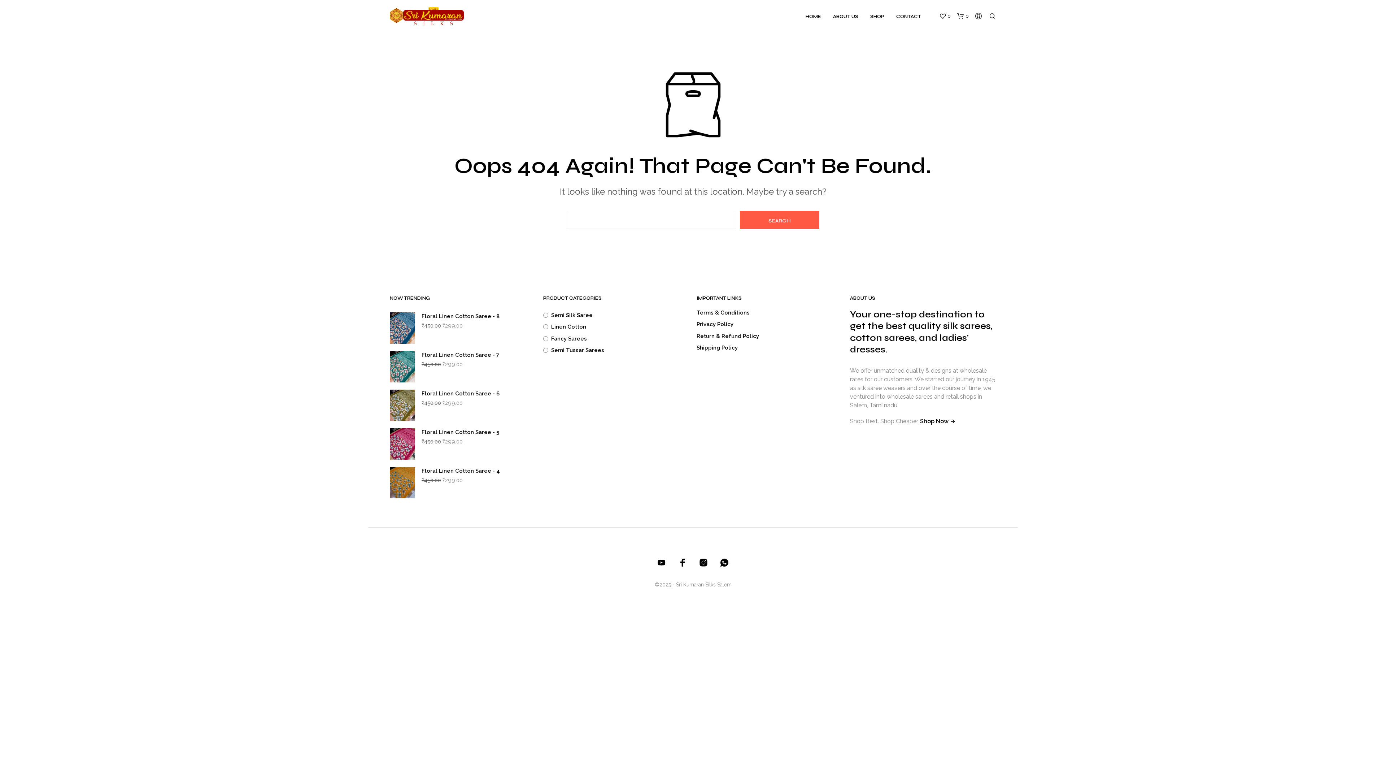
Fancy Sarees (569, 338)
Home (813, 17)
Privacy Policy (715, 324)
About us (845, 17)
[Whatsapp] (724, 562)
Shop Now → (937, 421)
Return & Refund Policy (728, 336)
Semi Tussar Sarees (577, 350)
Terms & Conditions (723, 312)
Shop (877, 17)
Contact (908, 17)
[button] (945, 16)
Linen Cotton (568, 327)
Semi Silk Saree (572, 315)
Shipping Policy (717, 347)
